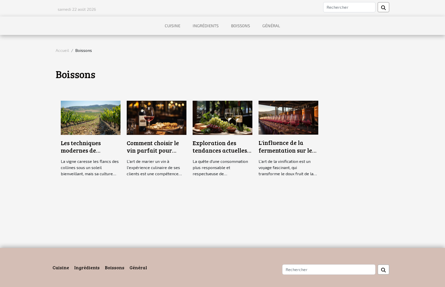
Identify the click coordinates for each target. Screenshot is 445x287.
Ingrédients (206, 25)
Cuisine (172, 25)
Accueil (62, 50)
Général (271, 25)
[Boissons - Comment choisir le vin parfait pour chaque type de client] (156, 117)
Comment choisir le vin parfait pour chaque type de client (156, 150)
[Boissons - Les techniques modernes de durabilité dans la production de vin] (91, 117)
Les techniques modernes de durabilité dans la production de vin (85, 154)
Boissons (240, 25)
